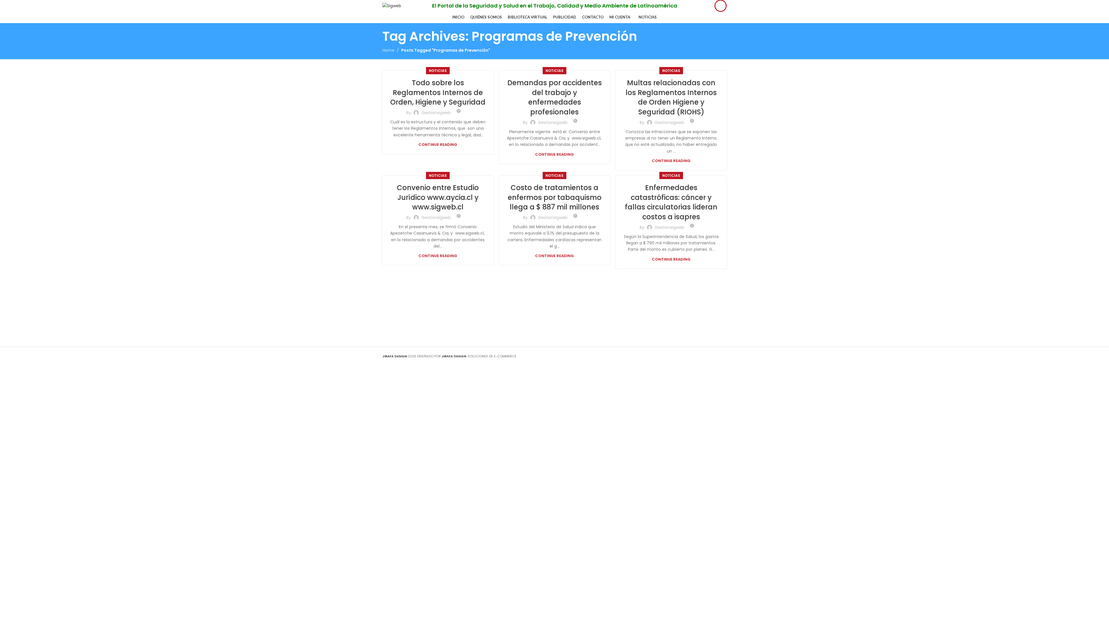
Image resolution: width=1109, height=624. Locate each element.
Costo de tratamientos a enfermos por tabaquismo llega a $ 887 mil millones (555, 197)
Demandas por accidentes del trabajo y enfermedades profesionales (554, 97)
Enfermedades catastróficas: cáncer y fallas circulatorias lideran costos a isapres (671, 202)
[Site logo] (391, 5)
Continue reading (437, 144)
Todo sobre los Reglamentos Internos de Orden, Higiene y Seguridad (437, 92)
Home (388, 50)
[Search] (721, 6)
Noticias (438, 70)
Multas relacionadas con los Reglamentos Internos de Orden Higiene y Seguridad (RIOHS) (671, 97)
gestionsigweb (436, 113)
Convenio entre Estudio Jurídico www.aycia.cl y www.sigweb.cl (438, 197)
